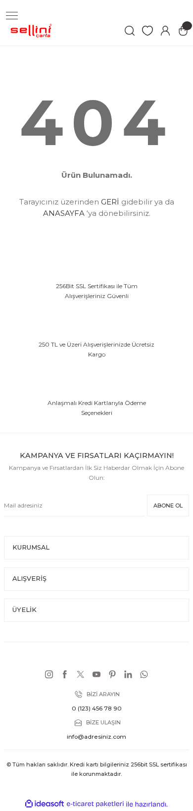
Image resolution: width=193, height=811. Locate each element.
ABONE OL (168, 505)
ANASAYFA (64, 213)
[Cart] (183, 31)
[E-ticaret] (95, 804)
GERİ (110, 201)
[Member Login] (165, 31)
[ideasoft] (44, 804)
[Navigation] (12, 16)
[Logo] (31, 30)
